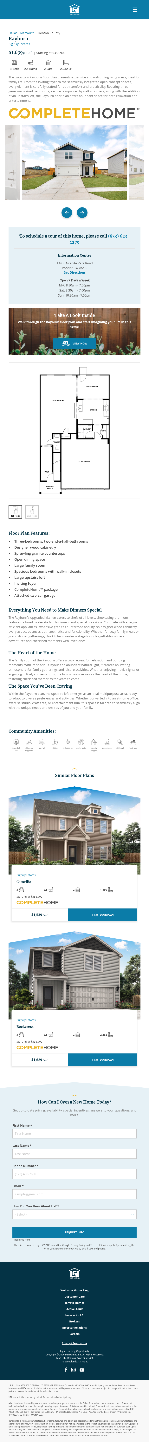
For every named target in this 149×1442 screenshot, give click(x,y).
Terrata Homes (74, 1303)
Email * (18, 1186)
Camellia (23, 882)
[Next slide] (82, 212)
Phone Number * (25, 1166)
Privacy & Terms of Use (74, 1343)
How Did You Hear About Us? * (35, 1206)
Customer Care (75, 1296)
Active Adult (74, 1309)
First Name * (22, 1125)
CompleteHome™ (28, 589)
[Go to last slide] (67, 212)
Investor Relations (74, 1327)
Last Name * (22, 1146)
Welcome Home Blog (74, 1290)
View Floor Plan (103, 914)
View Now (80, 343)
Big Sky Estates (19, 44)
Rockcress (25, 1027)
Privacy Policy (78, 1245)
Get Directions (74, 272)
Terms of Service (99, 1245)
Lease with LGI (74, 1315)
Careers (74, 1334)
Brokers (74, 1321)
